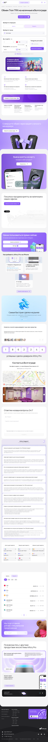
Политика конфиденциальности (7, 738)
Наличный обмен (14, 709)
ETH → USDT (15, 723)
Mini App (14, 245)
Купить (13, 26)
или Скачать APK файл (15, 249)
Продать (34, 26)
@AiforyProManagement (9, 734)
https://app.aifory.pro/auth (12, 268)
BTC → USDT (15, 719)
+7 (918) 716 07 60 (8, 736)
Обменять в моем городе (9, 130)
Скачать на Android (14, 242)
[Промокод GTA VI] (13, 68)
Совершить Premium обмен (11, 98)
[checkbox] (5, 431)
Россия (7, 211)
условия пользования (29, 431)
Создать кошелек (24, 2)
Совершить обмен (23, 16)
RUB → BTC (14, 714)
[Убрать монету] (13, 42)
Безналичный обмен (15, 717)
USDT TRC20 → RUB (16, 712)
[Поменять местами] (26, 45)
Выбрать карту (9, 669)
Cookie (16, 738)
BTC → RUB (14, 715)
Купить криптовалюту (10, 545)
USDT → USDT (15, 720)
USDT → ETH (15, 722)
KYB (37, 738)
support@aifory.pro (8, 731)
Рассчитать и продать (36, 48)
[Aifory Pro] (4, 2)
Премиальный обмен (15, 725)
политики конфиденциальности (19, 431)
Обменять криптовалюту (38, 545)
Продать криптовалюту (24, 545)
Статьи (3, 718)
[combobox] (21, 42)
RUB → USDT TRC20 (16, 711)
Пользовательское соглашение (25, 738)
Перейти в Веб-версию (23, 291)
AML (34, 738)
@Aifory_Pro (35, 716)
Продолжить (23, 164)
